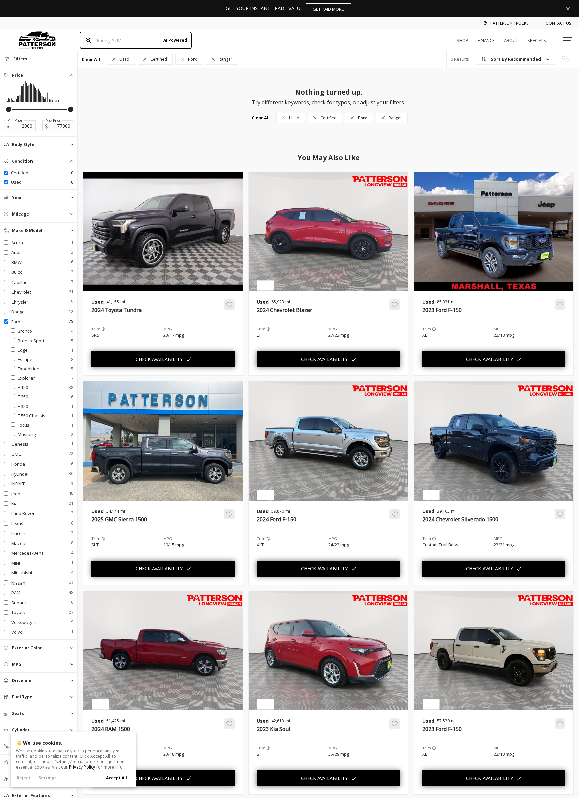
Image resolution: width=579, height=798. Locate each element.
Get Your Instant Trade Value (285, 8)
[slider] (8, 109)
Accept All (116, 778)
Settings (48, 778)
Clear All (91, 59)
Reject (23, 778)
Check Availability (159, 359)
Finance (486, 40)
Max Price (53, 120)
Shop (462, 40)
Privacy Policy (82, 767)
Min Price (14, 120)
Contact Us (558, 23)
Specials (536, 40)
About (511, 40)
